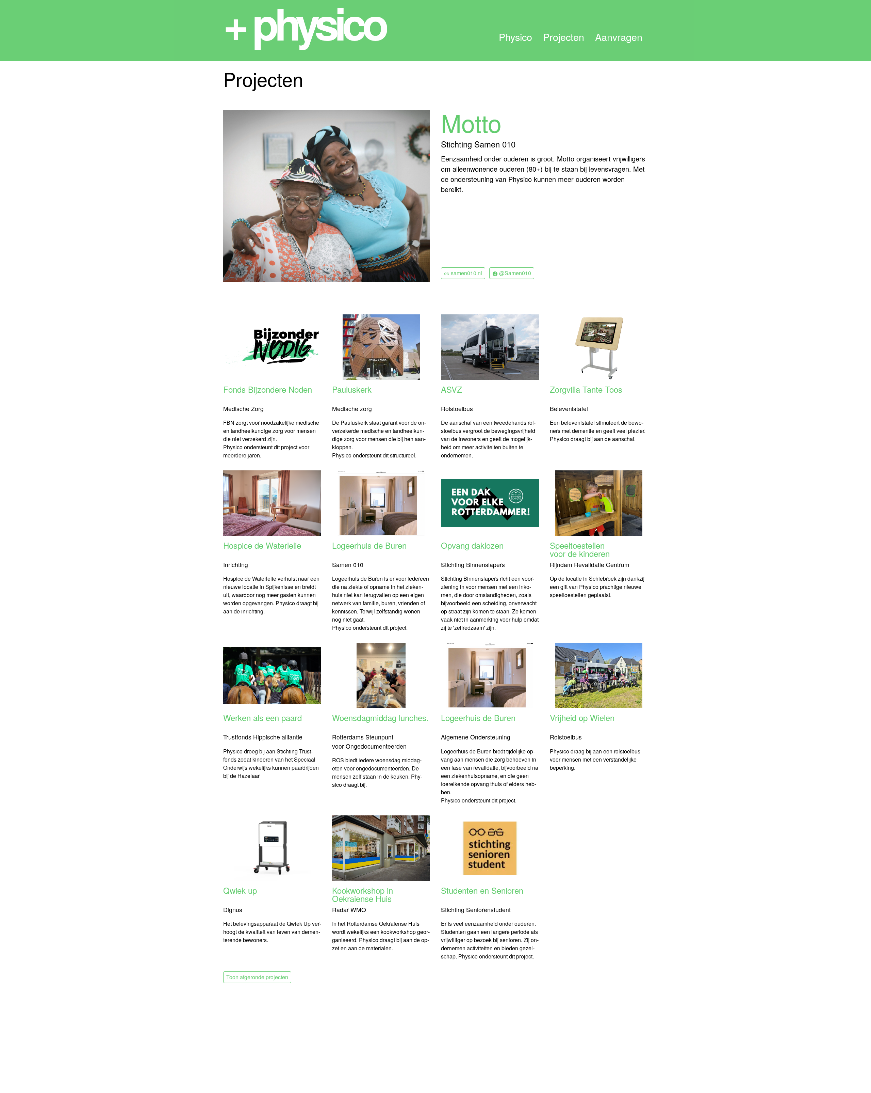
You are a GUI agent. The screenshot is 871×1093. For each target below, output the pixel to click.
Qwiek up (240, 891)
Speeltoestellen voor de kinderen (580, 549)
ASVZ (451, 390)
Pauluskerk (352, 390)
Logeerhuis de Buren (369, 546)
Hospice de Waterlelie (262, 546)
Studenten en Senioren (482, 891)
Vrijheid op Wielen (582, 718)
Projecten (563, 37)
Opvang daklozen (472, 546)
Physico (515, 37)
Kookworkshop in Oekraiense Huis (362, 894)
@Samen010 (514, 273)
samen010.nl (465, 273)
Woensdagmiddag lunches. (380, 718)
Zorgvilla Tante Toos (586, 390)
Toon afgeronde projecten (257, 977)
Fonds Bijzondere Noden (267, 390)
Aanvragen (618, 37)
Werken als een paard (262, 718)
